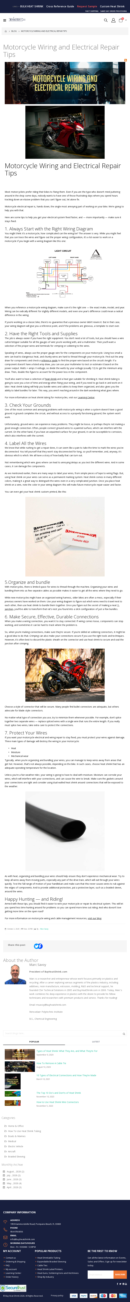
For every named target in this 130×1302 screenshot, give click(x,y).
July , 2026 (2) (13, 1175)
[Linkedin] (123, 1283)
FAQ (8, 1265)
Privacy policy (57, 1295)
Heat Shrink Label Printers (50, 1269)
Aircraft (12, 1151)
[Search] (124, 1034)
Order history (12, 1276)
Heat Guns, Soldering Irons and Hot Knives (58, 1273)
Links (15, 6)
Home (6, 31)
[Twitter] (120, 1283)
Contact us (11, 1257)
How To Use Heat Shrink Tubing (24, 1131)
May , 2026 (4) (13, 1183)
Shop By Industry (45, 1276)
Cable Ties (42, 1265)
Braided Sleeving (16, 1156)
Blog (14, 31)
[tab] (34, 1042)
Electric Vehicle (15, 1146)
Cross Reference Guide (60, 6)
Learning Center (13, 1273)
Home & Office (16, 1125)
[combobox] (65, 1033)
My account (11, 1269)
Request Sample (87, 6)
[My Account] (113, 20)
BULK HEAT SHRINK (31, 6)
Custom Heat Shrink (112, 6)
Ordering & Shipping (15, 1261)
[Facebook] (117, 1283)
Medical (12, 1141)
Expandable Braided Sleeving (51, 1261)
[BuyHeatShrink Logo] (17, 20)
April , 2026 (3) (13, 1187)
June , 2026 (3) (13, 1179)
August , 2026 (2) (14, 1171)
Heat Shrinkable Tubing (48, 1257)
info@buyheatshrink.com (22, 1239)
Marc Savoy (44, 929)
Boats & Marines (17, 1136)
